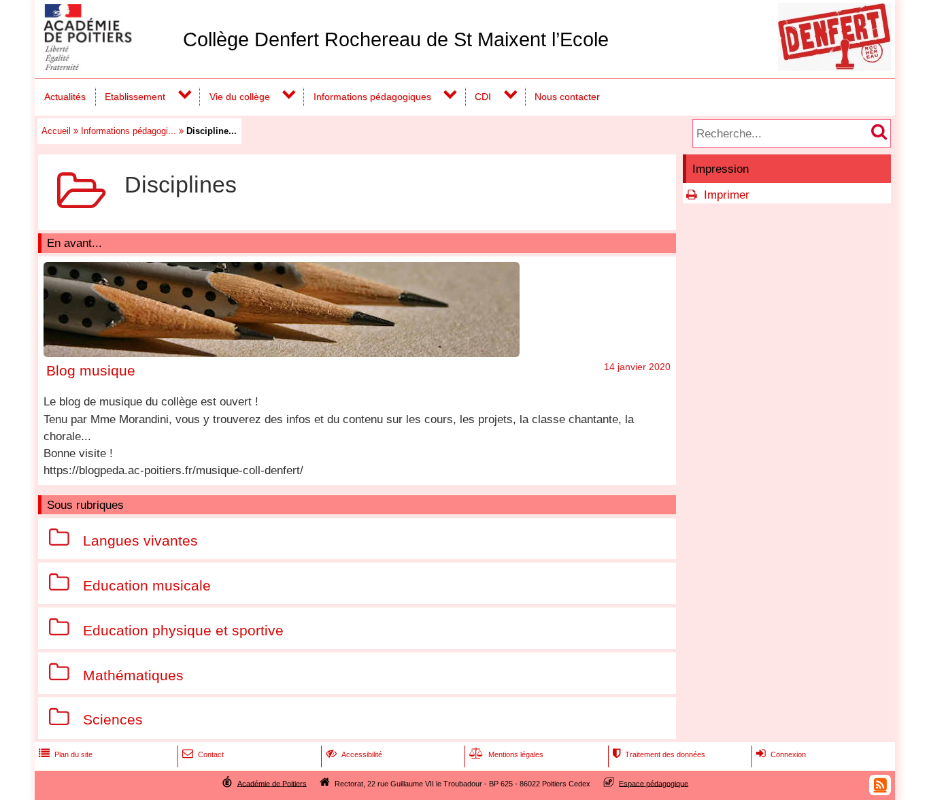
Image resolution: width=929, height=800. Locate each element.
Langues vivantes (140, 540)
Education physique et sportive (183, 630)
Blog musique (90, 370)
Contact (203, 754)
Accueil (56, 131)
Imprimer (726, 194)
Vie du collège (239, 96)
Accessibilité (354, 754)
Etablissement (135, 96)
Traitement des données (659, 754)
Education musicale (147, 585)
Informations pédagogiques (372, 96)
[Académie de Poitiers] (106, 66)
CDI (483, 96)
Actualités (65, 96)
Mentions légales (506, 754)
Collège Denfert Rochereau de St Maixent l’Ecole (396, 39)
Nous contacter (567, 96)
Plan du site (65, 754)
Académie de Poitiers (272, 783)
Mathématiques (133, 675)
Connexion (781, 754)
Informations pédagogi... (128, 131)
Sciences (113, 720)
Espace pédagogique (653, 783)
